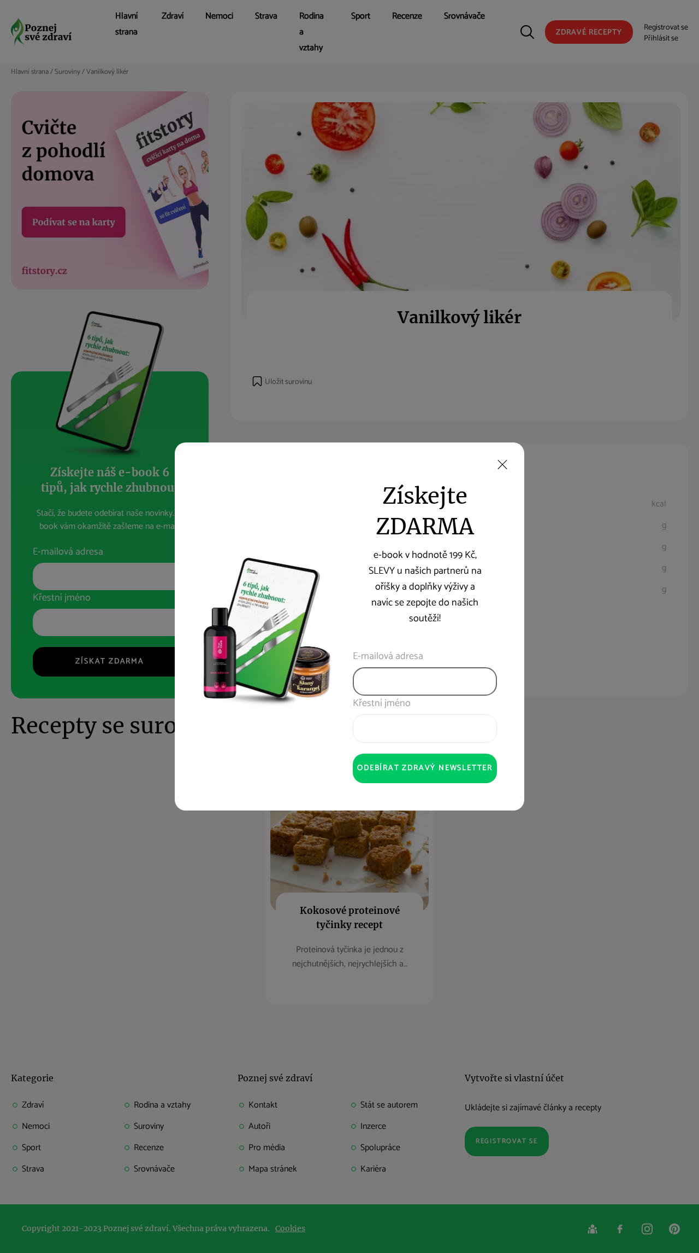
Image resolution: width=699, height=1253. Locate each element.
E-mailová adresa (388, 657)
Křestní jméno (382, 704)
